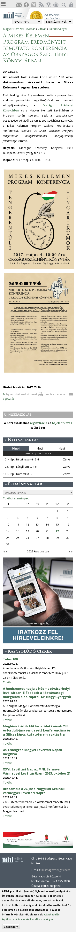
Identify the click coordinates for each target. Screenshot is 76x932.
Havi (61, 448)
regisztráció (38, 423)
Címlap (42, 29)
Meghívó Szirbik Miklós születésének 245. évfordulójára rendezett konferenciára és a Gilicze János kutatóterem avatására (37, 730)
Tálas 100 (10, 659)
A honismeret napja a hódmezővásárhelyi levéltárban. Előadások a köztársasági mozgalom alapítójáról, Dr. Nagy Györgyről (37, 692)
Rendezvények (58, 29)
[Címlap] (16, 15)
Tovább (7, 682)
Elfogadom (11, 926)
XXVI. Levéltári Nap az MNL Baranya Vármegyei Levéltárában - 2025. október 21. (37, 771)
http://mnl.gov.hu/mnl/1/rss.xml (41, 5)
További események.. (16, 498)
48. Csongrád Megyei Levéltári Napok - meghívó (33, 752)
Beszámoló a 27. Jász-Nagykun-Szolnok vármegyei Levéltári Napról (34, 791)
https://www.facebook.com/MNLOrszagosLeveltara (26, 5)
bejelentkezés (62, 423)
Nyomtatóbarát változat (21, 394)
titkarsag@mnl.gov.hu (55, 870)
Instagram (33, 5)
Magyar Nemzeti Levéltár (19, 29)
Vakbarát (48, 5)
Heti (40, 448)
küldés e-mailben (56, 394)
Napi (16, 448)
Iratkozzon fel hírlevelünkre (18, 5)
